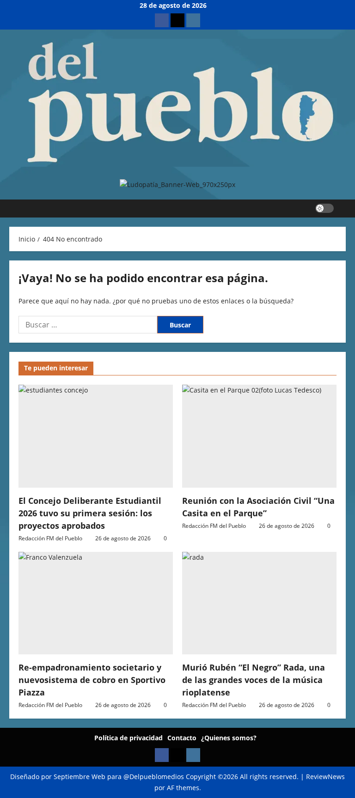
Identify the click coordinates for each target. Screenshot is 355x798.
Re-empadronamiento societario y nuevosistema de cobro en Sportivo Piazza (91, 680)
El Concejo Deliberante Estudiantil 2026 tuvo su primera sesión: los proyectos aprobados (89, 513)
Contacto (181, 737)
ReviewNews (325, 776)
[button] (343, 209)
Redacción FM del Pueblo (50, 538)
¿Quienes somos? (229, 737)
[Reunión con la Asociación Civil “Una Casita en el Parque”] (259, 436)
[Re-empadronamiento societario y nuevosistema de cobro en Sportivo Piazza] (95, 603)
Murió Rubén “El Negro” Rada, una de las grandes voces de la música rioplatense (253, 680)
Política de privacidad (128, 737)
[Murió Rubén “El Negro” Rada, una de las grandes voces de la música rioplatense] (259, 603)
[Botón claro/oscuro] (324, 208)
